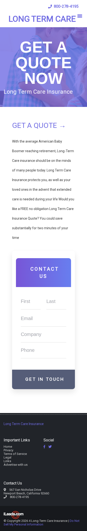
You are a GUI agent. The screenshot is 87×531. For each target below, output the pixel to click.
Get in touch (44, 379)
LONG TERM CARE (42, 19)
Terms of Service (15, 454)
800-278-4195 (66, 6)
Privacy (8, 450)
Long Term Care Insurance (24, 424)
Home (8, 446)
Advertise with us (16, 464)
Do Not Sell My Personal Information (42, 522)
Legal (7, 457)
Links (7, 461)
